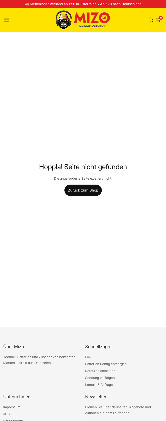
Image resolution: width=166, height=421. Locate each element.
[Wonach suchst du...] (152, 20)
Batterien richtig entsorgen (106, 364)
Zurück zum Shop (83, 190)
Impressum (11, 407)
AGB (6, 414)
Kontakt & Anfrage (99, 385)
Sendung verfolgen (100, 378)
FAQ (88, 357)
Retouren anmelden (100, 371)
